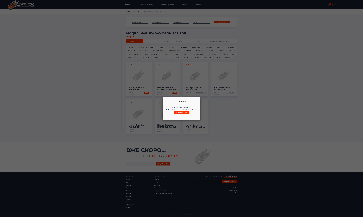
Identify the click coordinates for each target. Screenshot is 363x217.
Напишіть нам (181, 113)
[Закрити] (198, 99)
